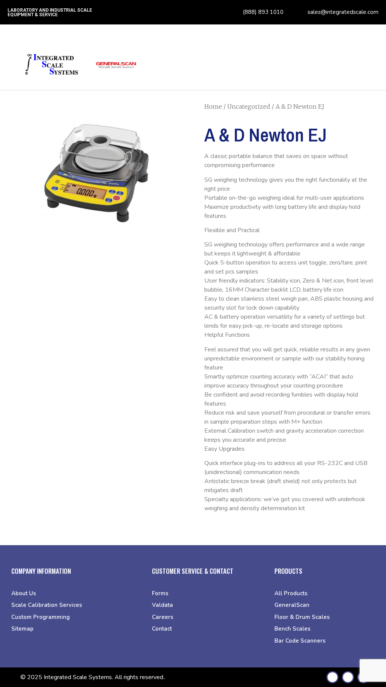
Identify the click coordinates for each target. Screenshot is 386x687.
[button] (370, 68)
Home (213, 106)
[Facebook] (332, 677)
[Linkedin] (348, 677)
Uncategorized (248, 106)
